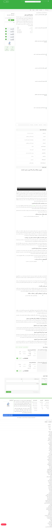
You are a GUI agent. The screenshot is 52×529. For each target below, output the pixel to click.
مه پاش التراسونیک (49, 464)
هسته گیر (51, 504)
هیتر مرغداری (50, 450)
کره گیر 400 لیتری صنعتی (32, 362)
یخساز (51, 520)
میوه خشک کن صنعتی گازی (48, 500)
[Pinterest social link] (4, 415)
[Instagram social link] (8, 415)
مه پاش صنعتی (50, 455)
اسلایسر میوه (50, 505)
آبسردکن (51, 519)
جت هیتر (51, 451)
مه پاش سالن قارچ (49, 459)
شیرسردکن (50, 479)
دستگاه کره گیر (34, 205)
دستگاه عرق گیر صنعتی (49, 509)
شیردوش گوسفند (50, 485)
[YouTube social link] (6, 415)
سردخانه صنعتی (50, 510)
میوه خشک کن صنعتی (49, 494)
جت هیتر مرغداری (50, 440)
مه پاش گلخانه (50, 465)
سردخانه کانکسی (50, 514)
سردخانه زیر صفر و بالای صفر (48, 515)
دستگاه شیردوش (50, 480)
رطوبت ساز (50, 454)
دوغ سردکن (50, 490)
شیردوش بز (50, 484)
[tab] (45, 125)
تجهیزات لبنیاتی (50, 474)
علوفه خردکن (50, 524)
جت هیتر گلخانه (50, 439)
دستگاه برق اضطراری (49, 471)
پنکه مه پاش (50, 466)
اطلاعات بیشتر (19, 358)
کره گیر (51, 475)
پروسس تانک (50, 489)
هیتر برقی (51, 441)
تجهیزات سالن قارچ (49, 470)
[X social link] (10, 415)
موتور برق (51, 525)
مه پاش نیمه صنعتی (49, 456)
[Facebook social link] (12, 415)
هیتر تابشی (50, 436)
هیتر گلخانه (50, 449)
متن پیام (37, 383)
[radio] (12, 15)
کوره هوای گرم (50, 435)
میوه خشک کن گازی (49, 499)
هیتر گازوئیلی (50, 444)
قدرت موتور (12, 13)
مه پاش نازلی (50, 461)
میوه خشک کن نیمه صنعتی (49, 495)
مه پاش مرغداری (50, 460)
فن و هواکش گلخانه (49, 469)
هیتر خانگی (50, 446)
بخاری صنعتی (50, 434)
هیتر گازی (51, 445)
